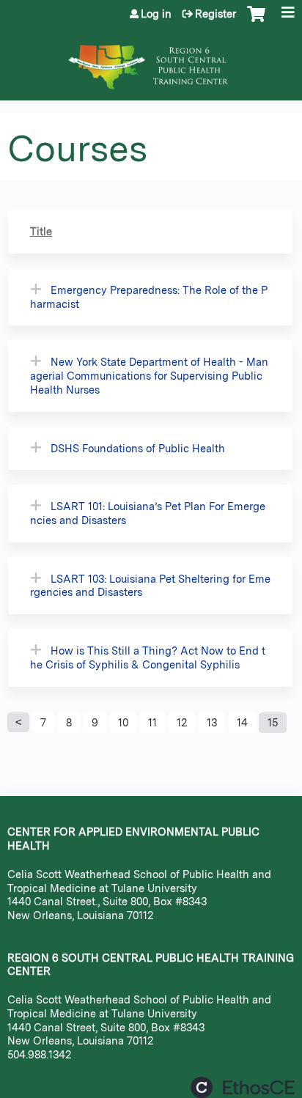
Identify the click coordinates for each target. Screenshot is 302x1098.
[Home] (151, 59)
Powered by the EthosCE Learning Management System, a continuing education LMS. (243, 1087)
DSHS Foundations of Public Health (138, 448)
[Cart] (256, 21)
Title (41, 231)
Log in (156, 14)
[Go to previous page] (18, 722)
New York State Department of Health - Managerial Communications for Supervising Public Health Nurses (149, 375)
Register (215, 14)
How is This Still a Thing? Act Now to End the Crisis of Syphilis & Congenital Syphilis (147, 657)
